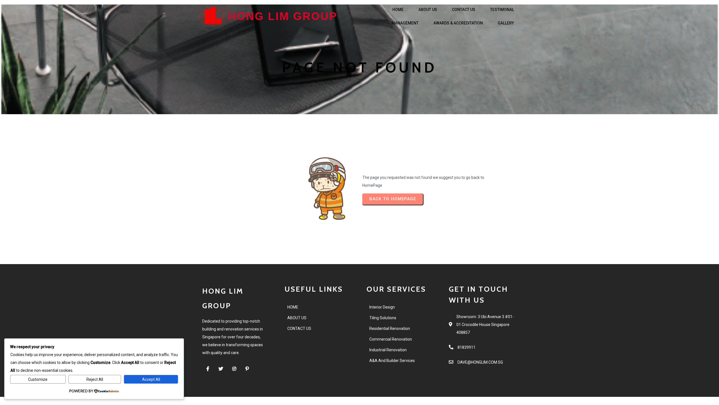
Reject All (95, 379)
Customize (37, 379)
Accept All (151, 379)
